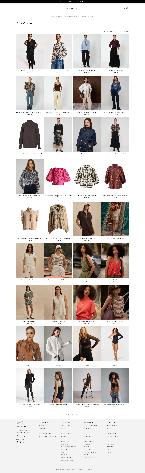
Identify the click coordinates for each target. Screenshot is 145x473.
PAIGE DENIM (88, 449)
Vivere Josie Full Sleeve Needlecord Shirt (87, 112)
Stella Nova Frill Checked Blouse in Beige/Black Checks (29, 112)
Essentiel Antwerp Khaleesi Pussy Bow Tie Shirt (58, 70)
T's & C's (41, 439)
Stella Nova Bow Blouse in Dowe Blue (87, 70)
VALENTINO (110, 447)
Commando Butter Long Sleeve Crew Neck (29, 404)
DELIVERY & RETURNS (45, 433)
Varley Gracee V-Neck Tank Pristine (30, 279)
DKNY (62, 452)
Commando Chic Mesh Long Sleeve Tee (86, 363)
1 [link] (68, 414)
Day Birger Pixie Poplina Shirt (58, 363)
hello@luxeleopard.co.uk (23, 436)
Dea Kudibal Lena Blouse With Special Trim (29, 195)
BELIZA (63, 428)
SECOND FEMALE (111, 439)
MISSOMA (86, 447)
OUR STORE (42, 428)
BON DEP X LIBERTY (66, 433)
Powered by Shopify (66, 469)
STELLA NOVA (110, 444)
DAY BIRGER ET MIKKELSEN (68, 447)
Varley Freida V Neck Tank (58, 321)
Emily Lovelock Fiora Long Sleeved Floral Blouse (58, 238)
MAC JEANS (87, 444)
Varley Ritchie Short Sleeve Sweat (87, 321)
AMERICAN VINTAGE (67, 425)
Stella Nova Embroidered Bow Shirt (30, 363)
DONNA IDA (64, 455)
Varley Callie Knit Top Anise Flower (115, 238)
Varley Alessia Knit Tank (115, 279)
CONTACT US (42, 431)
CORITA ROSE (65, 441)
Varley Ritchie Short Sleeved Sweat (86, 238)
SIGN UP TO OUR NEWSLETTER (47, 436)
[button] (17, 8)
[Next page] (76, 414)
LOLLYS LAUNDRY (89, 441)
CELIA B (63, 436)
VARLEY (109, 449)
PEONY (86, 455)
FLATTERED (87, 428)
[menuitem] (51, 16)
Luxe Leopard (58, 469)
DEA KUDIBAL (65, 449)
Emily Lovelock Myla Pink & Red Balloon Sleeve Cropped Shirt (58, 196)
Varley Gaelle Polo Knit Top (29, 321)
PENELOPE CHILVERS (90, 452)
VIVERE (109, 452)
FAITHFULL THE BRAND (90, 425)
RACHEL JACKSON (112, 425)
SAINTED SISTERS (112, 433)
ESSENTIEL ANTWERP (67, 460)
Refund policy (74, 469)
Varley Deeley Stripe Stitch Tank (115, 321)
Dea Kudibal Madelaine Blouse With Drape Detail (30, 153)
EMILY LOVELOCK (66, 457)
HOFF (85, 433)
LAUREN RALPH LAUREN (91, 439)
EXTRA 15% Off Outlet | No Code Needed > (72, 1)
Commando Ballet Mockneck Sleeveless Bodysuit (87, 404)
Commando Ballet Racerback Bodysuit (58, 404)
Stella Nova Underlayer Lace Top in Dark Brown (58, 112)
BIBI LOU (63, 431)
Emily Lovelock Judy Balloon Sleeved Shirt (87, 195)
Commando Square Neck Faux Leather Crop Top (115, 404)
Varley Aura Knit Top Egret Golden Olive (58, 279)
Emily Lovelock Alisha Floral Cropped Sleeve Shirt (115, 195)
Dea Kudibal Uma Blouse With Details (58, 153)
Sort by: (106, 31)
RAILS (108, 428)
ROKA (108, 431)
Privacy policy (82, 469)
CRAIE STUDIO (65, 444)
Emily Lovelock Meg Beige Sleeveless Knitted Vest (30, 238)
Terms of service (89, 469)
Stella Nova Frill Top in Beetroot (115, 70)
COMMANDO (64, 439)
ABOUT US (41, 425)
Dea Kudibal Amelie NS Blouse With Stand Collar (115, 153)
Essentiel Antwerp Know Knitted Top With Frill (29, 70)
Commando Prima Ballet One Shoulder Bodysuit (115, 363)
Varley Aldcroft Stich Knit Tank (86, 279)
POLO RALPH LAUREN (90, 457)
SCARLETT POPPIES (112, 436)
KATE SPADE (87, 436)
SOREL (109, 441)
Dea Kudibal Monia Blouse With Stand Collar (115, 112)
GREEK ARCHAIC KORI (90, 431)
